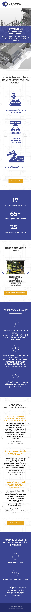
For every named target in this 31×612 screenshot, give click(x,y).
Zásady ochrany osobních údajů (15, 608)
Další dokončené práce (15, 293)
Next (3, 272)
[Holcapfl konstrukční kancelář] (11, 4)
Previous (28, 272)
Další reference (15, 523)
